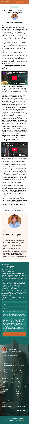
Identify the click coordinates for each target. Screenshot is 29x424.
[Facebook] (21, 2)
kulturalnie (14, 7)
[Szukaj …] (14, 2)
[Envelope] (17, 2)
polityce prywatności (18, 316)
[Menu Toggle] (27, 2)
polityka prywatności (7, 328)
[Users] (23, 2)
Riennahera (5, 1)
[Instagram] (19, 2)
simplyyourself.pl (14, 421)
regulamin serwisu (19, 328)
